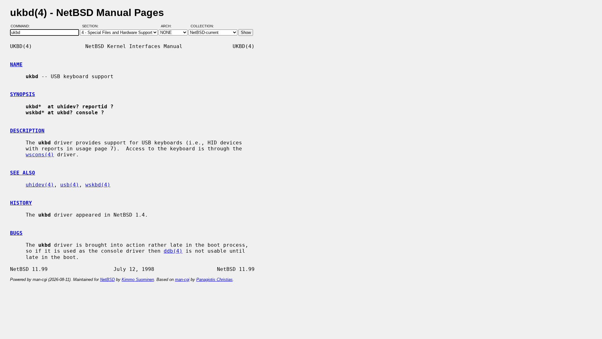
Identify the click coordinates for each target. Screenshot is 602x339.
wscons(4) (40, 155)
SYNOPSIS (22, 94)
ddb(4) (173, 251)
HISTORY (21, 203)
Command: (22, 26)
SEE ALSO (22, 173)
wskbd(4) (97, 185)
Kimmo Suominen (138, 279)
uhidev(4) (40, 185)
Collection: (202, 26)
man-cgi (182, 279)
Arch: (169, 26)
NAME (16, 64)
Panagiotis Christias (214, 279)
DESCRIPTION (27, 131)
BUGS (16, 233)
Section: (91, 26)
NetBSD (107, 279)
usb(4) (69, 185)
